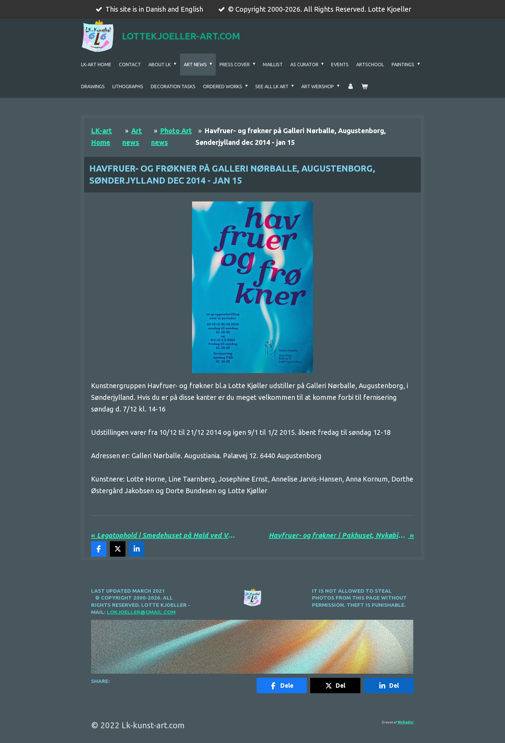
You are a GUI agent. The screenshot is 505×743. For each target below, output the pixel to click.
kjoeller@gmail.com (145, 612)
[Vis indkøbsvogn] (364, 86)
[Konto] (350, 86)
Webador (405, 722)
